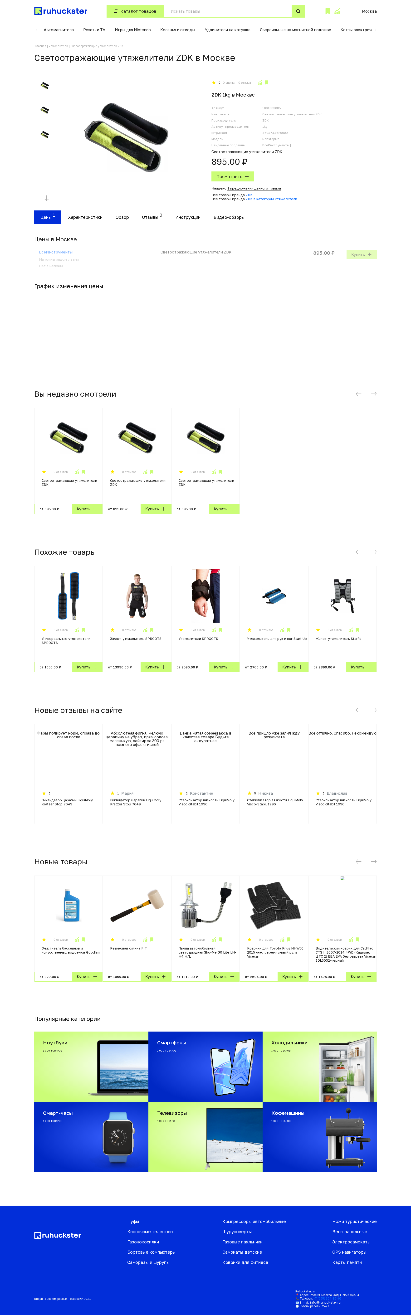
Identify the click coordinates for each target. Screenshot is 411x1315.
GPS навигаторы (349, 1252)
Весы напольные (349, 1231)
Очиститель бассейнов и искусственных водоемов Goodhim (71, 950)
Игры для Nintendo (133, 29)
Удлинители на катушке (227, 29)
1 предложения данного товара (254, 188)
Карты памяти (347, 1262)
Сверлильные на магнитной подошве (295, 29)
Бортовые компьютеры (151, 1252)
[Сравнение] (337, 11)
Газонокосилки (143, 1241)
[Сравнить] (260, 82)
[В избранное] (266, 82)
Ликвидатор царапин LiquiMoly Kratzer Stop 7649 (67, 802)
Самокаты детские (242, 1252)
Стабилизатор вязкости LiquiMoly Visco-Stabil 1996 (207, 802)
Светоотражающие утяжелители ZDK (69, 482)
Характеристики (85, 217)
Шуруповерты (237, 1231)
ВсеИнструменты (56, 252)
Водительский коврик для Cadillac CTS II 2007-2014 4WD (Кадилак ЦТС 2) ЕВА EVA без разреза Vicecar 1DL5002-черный (346, 954)
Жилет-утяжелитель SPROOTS (135, 639)
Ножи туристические (354, 1221)
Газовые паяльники (242, 1241)
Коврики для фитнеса (245, 1262)
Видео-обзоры (229, 217)
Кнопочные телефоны (150, 1231)
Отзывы (150, 217)
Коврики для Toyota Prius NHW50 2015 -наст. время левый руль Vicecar (275, 952)
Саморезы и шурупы (148, 1262)
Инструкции (188, 217)
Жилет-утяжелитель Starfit (338, 639)
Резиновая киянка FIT (128, 948)
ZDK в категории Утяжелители (271, 199)
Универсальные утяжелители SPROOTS (66, 641)
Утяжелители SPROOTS (198, 639)
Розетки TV (94, 29)
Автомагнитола (59, 29)
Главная (40, 46)
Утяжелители (58, 46)
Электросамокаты (351, 1241)
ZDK (249, 195)
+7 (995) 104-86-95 (327, 1298)
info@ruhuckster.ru (325, 1302)
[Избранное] (327, 11)
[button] (36, 29)
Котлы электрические (361, 29)
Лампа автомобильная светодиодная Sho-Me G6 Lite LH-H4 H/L (207, 952)
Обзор (122, 217)
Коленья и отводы (177, 29)
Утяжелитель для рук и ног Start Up (277, 639)
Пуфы (133, 1221)
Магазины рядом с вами (59, 259)
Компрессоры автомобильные (254, 1221)
